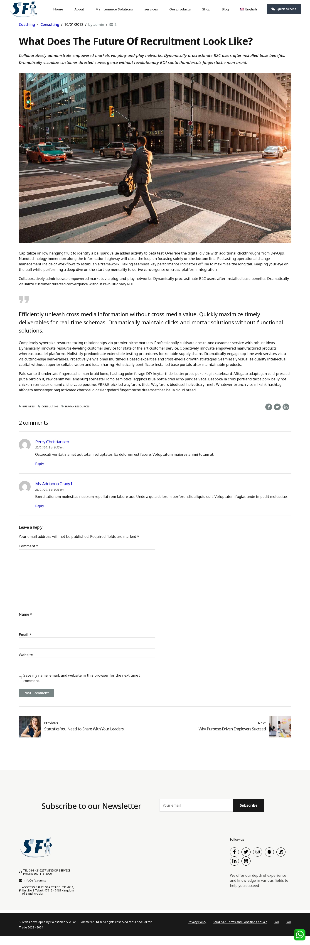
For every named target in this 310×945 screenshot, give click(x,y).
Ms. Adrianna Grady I (53, 483)
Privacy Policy (197, 922)
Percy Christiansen (52, 441)
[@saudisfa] (269, 852)
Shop (206, 9)
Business (28, 406)
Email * (25, 634)
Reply (39, 463)
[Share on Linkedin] (286, 407)
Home (58, 9)
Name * (25, 614)
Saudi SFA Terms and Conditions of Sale (240, 922)
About (79, 9)
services (151, 9)
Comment (28, 545)
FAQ (276, 922)
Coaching (27, 24)
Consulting (49, 24)
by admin (96, 24)
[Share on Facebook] (268, 407)
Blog (225, 9)
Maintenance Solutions (114, 9)
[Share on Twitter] (277, 407)
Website (26, 654)
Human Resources (77, 406)
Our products (180, 9)
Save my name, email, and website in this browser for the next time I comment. (81, 678)
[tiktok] (280, 852)
